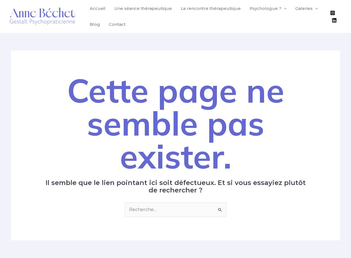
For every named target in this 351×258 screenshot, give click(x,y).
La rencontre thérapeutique (211, 8)
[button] (284, 8)
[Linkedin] (334, 20)
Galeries (304, 8)
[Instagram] (332, 12)
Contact (117, 24)
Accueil (98, 8)
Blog (95, 24)
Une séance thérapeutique (143, 8)
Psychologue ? (265, 8)
